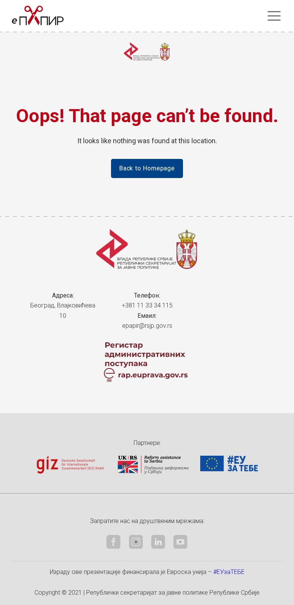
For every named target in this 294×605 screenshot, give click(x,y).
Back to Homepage (147, 168)
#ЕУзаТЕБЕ (229, 572)
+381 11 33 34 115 (147, 305)
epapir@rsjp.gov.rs (147, 325)
